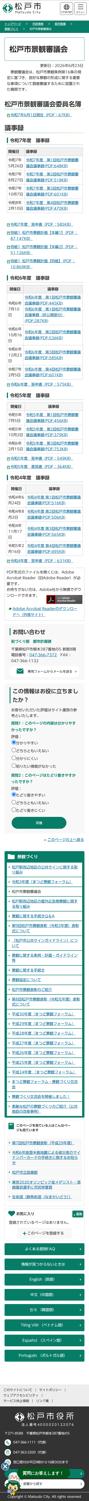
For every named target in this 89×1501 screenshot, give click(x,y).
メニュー (80, 12)
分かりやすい (27, 743)
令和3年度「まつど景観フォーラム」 (42, 882)
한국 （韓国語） (43, 1310)
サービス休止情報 (16, 1401)
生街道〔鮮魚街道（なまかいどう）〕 (42, 1197)
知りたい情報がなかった (36, 766)
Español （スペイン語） (43, 1340)
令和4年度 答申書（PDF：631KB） (41, 561)
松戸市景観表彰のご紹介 (32, 989)
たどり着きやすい (30, 795)
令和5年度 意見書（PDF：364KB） (41, 466)
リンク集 (42, 1401)
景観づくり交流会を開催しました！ (41, 1096)
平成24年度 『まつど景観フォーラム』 (44, 1072)
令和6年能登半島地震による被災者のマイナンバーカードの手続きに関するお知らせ (46, 1158)
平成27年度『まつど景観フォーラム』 (43, 1043)
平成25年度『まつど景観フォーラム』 (43, 1062)
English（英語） (43, 1279)
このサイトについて (17, 1390)
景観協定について (26, 980)
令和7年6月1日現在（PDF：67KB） (41, 115)
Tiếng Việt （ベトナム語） (43, 1325)
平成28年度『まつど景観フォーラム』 (43, 1033)
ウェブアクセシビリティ (21, 1395)
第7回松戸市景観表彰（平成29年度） (43, 1143)
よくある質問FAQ (40, 1249)
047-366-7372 (43, 655)
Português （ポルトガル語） (43, 1355)
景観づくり (11, 28)
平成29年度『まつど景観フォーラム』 (43, 1023)
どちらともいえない (32, 751)
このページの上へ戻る (65, 840)
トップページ (13, 23)
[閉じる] (5, 1466)
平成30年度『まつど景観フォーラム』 (43, 1014)
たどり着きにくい (30, 810)
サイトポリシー (50, 1390)
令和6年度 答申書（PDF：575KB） (41, 384)
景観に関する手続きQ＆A (33, 916)
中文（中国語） (43, 1294)
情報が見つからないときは (43, 1264)
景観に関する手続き (28, 970)
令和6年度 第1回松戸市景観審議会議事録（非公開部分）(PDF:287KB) (53, 315)
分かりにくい (27, 758)
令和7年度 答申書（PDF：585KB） (41, 224)
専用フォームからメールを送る (50, 671)
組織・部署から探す (28, 1483)
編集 (79, 1213)
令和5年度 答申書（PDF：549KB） (41, 458)
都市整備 (60, 23)
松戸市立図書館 (25, 1172)
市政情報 (37, 23)
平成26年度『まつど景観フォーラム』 (43, 1053)
